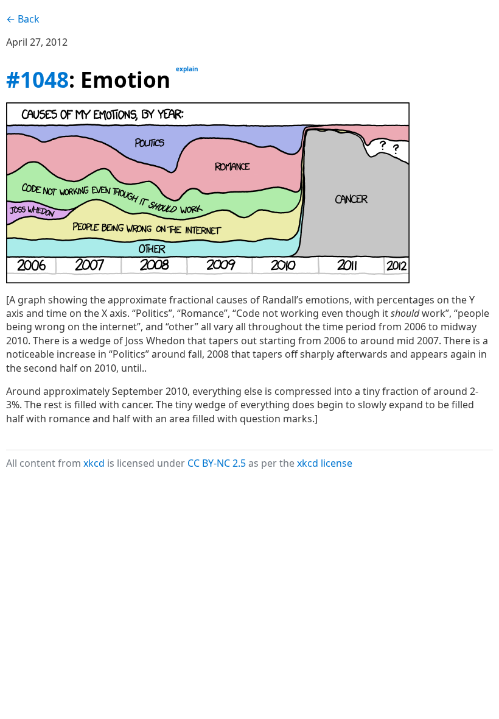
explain (187, 69)
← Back (23, 19)
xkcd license (324, 463)
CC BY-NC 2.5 (216, 463)
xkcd (94, 463)
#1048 (37, 79)
